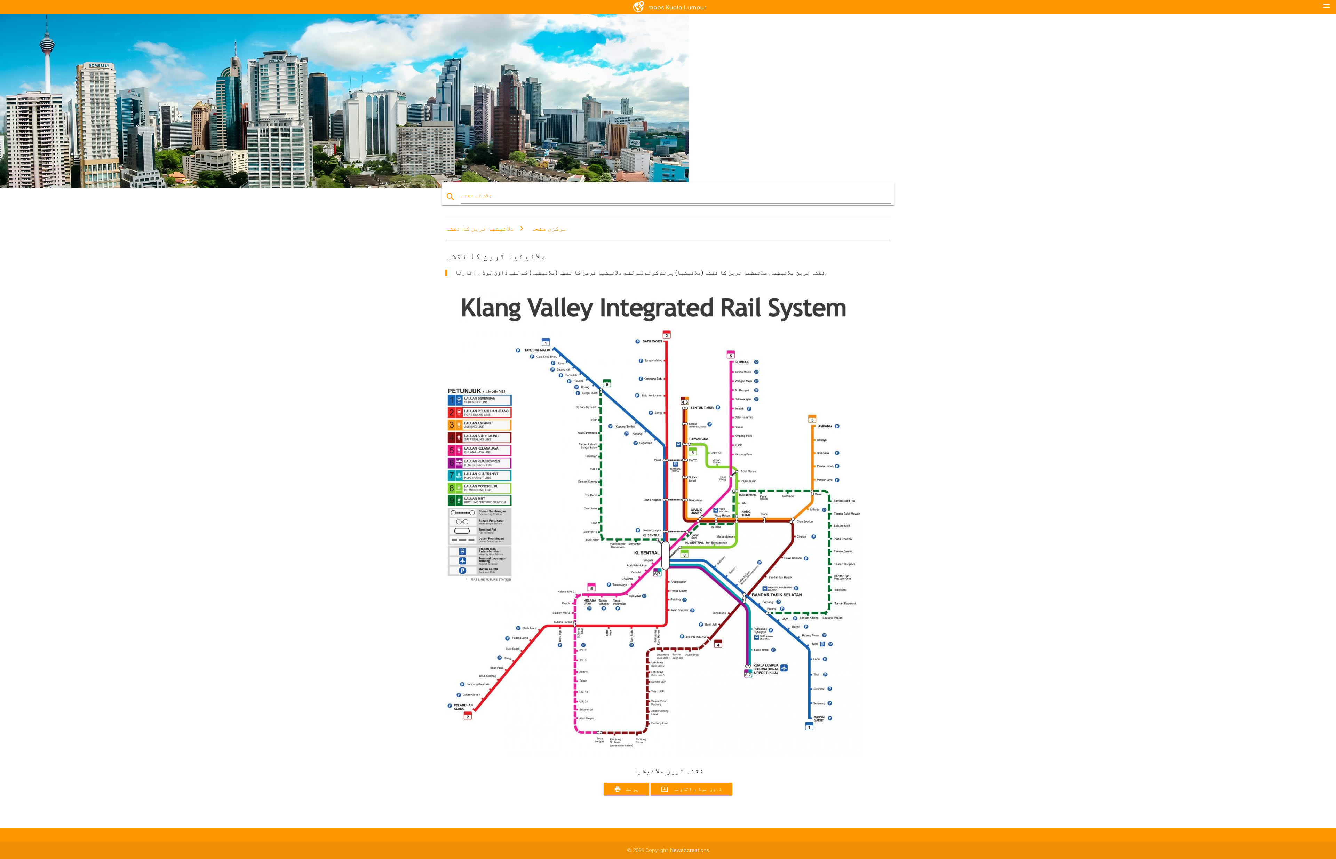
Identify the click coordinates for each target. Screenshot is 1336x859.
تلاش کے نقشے (476, 195)
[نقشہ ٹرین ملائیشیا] (654, 753)
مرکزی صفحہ (549, 228)
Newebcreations (689, 850)
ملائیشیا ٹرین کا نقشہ (480, 228)
